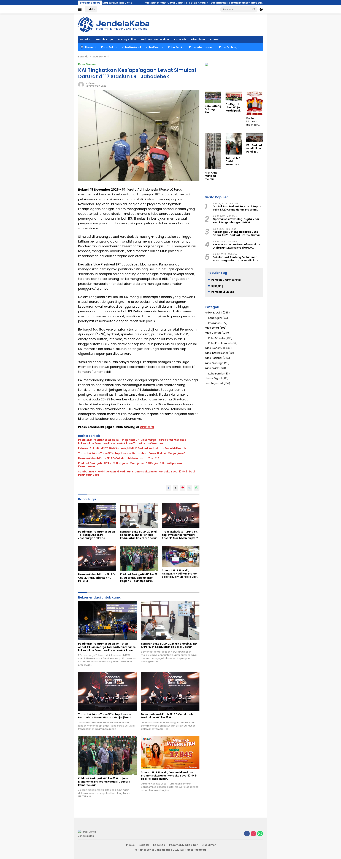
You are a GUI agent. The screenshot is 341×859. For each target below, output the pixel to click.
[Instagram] (253, 834)
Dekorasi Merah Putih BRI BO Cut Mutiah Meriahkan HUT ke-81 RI (119, 458)
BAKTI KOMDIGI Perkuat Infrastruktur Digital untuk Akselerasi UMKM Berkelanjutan (236, 246)
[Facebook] (247, 834)
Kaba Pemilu (176, 47)
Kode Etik (180, 39)
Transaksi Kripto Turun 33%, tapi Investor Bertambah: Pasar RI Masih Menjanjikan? (131, 453)
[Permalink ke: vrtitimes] (81, 84)
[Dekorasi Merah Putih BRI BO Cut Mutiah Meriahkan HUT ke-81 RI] (97, 558)
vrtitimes (90, 83)
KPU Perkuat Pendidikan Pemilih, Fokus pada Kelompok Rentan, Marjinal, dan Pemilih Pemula (254, 148)
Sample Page (104, 39)
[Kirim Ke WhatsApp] (196, 488)
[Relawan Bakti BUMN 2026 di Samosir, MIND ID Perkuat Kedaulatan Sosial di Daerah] (139, 515)
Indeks (91, 9)
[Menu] (80, 9)
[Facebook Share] (168, 488)
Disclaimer (198, 39)
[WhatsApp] (260, 834)
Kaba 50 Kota (216, 338)
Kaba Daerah (154, 47)
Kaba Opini (215, 318)
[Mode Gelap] (261, 9)
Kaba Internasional (201, 47)
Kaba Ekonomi (87, 64)
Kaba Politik (109, 47)
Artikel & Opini (213, 312)
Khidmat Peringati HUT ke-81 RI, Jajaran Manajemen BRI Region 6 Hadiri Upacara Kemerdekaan (130, 465)
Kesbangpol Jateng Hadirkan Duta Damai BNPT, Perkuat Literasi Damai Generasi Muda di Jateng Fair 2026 (236, 233)
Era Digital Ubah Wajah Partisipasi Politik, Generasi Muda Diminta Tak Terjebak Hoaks (233, 107)
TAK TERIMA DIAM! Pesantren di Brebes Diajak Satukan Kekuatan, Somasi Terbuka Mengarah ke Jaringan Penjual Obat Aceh (233, 161)
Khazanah (214, 323)
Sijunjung (217, 286)
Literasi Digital (213, 378)
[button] (254, 9)
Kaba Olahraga (229, 47)
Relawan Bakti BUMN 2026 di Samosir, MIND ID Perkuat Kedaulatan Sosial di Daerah (132, 448)
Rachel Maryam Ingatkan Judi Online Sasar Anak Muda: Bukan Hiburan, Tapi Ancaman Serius (253, 121)
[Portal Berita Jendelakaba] (113, 24)
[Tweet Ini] (175, 488)
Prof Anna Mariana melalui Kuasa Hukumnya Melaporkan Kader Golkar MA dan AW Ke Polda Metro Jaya (213, 176)
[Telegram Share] (189, 488)
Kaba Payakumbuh (220, 343)
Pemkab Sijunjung (222, 292)
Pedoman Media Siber (155, 39)
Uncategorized (214, 383)
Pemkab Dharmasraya (226, 280)
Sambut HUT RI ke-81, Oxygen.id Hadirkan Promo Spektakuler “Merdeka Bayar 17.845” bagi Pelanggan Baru (136, 473)
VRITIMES (147, 427)
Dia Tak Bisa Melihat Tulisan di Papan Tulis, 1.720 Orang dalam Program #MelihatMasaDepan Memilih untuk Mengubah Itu (237, 208)
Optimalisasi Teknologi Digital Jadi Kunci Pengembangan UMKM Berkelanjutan (236, 220)
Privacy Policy (127, 39)
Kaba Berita (212, 327)
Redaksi (85, 39)
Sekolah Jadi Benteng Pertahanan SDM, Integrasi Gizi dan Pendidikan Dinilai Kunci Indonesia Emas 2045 (235, 259)
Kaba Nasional (131, 47)
